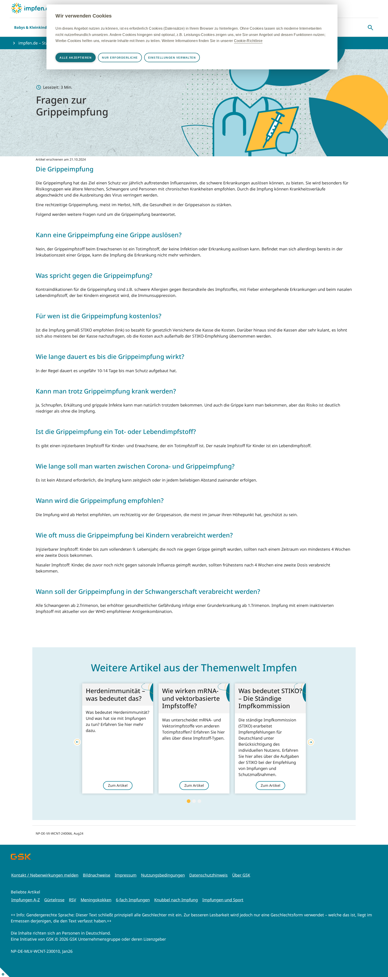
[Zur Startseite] (32, 8)
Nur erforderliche (120, 57)
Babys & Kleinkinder (32, 27)
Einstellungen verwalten (172, 57)
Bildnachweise (96, 875)
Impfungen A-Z (25, 899)
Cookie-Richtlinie (248, 41)
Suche (370, 27)
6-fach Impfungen (133, 899)
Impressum (126, 875)
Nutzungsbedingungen (163, 875)
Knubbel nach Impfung (176, 899)
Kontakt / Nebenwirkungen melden (44, 875)
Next (310, 742)
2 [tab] (194, 801)
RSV (72, 899)
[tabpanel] (117, 738)
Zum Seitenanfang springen (371, 944)
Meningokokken (96, 899)
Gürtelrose (54, 899)
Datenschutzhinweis (208, 875)
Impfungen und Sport (222, 899)
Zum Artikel (118, 785)
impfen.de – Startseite (39, 43)
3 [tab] (199, 801)
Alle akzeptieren (76, 57)
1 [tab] (188, 801)
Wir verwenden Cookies (83, 16)
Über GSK (241, 875)
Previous (77, 742)
